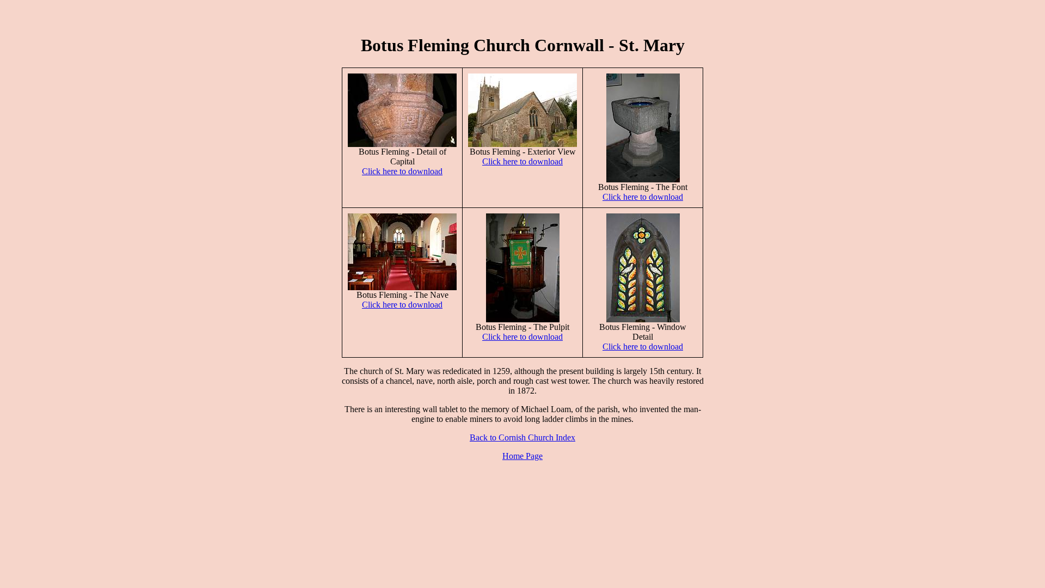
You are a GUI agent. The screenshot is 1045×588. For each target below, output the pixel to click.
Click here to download (402, 171)
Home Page (522, 456)
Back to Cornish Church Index (522, 437)
